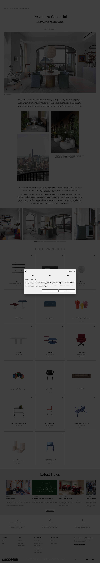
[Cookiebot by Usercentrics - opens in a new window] (67, 271)
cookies (30, 280)
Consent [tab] (32, 275)
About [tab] (67, 275)
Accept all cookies (66, 290)
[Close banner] (74, 271)
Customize (49, 290)
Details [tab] (50, 275)
